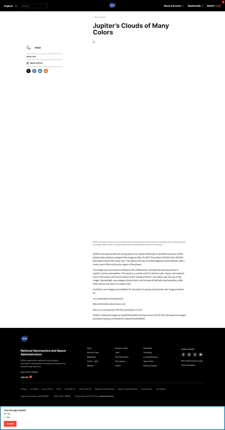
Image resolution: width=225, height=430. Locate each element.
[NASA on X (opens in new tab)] (195, 354)
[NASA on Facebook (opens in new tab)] (183, 354)
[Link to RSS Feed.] (46, 71)
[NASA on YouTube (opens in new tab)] (201, 354)
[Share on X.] (28, 71)
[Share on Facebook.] (34, 71)
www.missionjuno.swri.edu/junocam (108, 298)
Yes (8, 414)
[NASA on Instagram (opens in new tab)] (189, 354)
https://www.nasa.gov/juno (104, 310)
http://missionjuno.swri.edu (131, 310)
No (8, 417)
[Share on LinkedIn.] (40, 71)
